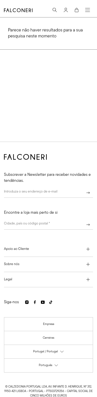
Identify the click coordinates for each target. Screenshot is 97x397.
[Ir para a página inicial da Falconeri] (18, 10)
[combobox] (48, 225)
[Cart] (76, 9)
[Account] (65, 9)
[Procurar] (54, 9)
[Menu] (87, 9)
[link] (48, 324)
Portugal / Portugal (48, 352)
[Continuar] (88, 192)
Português (48, 366)
